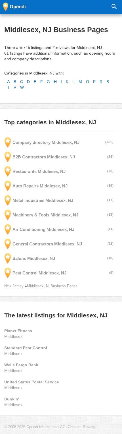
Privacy (89, 427)
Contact (74, 427)
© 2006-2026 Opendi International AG (35, 427)
